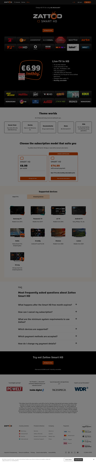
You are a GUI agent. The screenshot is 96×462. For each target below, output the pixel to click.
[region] (48, 459)
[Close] (93, 459)
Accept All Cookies (78, 459)
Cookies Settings (68, 459)
